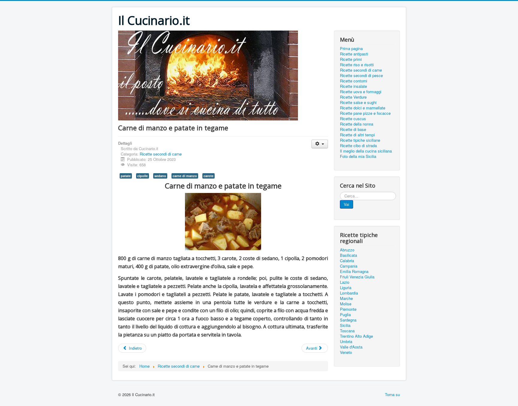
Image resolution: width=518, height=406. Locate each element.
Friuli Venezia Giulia (357, 277)
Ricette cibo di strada (358, 145)
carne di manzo (185, 175)
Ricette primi (351, 59)
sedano (160, 175)
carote (208, 175)
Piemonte (348, 309)
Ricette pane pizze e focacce (365, 113)
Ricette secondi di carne (161, 154)
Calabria (347, 260)
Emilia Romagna (354, 271)
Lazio (344, 282)
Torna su (392, 394)
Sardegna (348, 320)
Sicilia (345, 325)
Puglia (345, 314)
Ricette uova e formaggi (360, 91)
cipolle (142, 175)
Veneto (346, 352)
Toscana (347, 330)
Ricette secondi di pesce (361, 75)
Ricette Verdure (353, 97)
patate (126, 175)
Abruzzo (347, 250)
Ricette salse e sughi (358, 102)
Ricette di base (353, 129)
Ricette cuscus (353, 118)
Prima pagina (351, 48)
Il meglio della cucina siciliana (366, 151)
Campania (348, 266)
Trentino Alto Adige (356, 336)
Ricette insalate (353, 86)
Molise (345, 304)
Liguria (345, 287)
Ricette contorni (353, 81)
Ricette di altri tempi (357, 135)
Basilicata (348, 255)
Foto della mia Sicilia (358, 156)
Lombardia (349, 293)
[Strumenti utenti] (319, 144)
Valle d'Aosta (351, 347)
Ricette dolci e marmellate (362, 108)
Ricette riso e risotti (357, 64)
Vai (346, 204)
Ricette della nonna (356, 124)
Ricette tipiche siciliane (360, 140)
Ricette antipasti (354, 54)
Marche (346, 298)
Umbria (346, 341)
